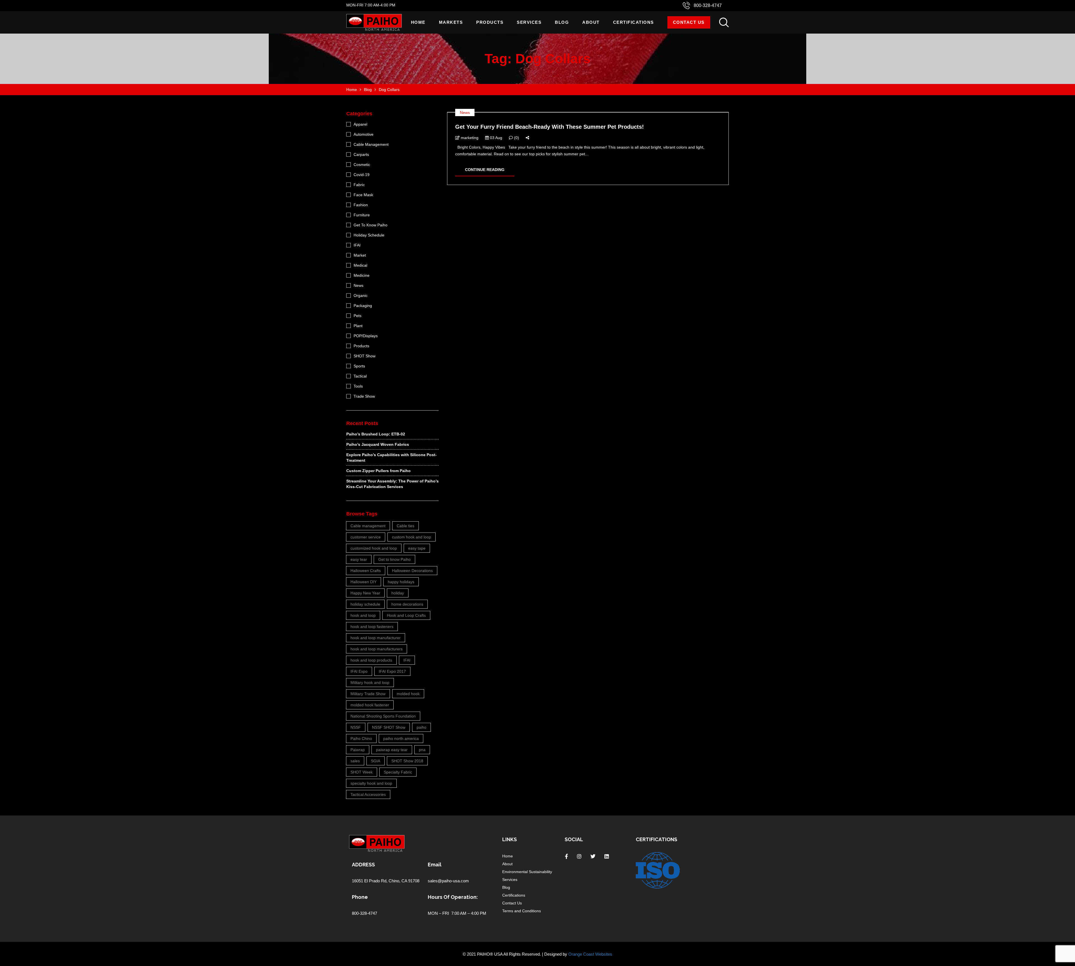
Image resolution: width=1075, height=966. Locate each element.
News (465, 112)
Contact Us (689, 22)
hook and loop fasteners (371, 626)
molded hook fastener (369, 705)
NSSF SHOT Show (388, 727)
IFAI (357, 245)
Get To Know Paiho (370, 225)
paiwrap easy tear (392, 749)
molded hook (408, 693)
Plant (358, 325)
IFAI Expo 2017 (392, 671)
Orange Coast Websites (590, 954)
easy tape (417, 548)
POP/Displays (366, 336)
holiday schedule (365, 604)
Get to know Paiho (394, 559)
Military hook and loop (369, 682)
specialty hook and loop (371, 783)
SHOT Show (364, 356)
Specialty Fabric (398, 772)
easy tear (358, 559)
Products (489, 22)
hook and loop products (371, 660)
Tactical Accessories (368, 794)
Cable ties (405, 526)
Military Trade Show (367, 693)
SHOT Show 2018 (407, 761)
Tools (358, 386)
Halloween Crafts (365, 570)
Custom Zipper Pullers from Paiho (378, 470)
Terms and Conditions (521, 911)
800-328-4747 (708, 5)
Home (418, 22)
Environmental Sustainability (527, 871)
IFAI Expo (359, 671)
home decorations (407, 604)
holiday (397, 593)
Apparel (360, 124)
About (591, 22)
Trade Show (364, 396)
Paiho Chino (361, 738)
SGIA (375, 761)
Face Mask (363, 195)
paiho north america (401, 738)
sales (355, 761)
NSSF (355, 727)
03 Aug (495, 137)
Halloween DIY (363, 582)
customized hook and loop (373, 548)
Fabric (359, 184)
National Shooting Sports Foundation (383, 716)
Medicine (362, 275)
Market (360, 255)
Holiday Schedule (369, 235)
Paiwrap (357, 749)
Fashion (361, 205)
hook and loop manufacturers (376, 649)
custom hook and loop (411, 537)
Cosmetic (362, 164)
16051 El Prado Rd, (370, 880)
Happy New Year (365, 593)
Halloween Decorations (412, 570)
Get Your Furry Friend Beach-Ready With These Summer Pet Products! (549, 127)
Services (529, 22)
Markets (451, 22)
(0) (516, 137)
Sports (359, 366)
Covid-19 (362, 174)
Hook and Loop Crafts (406, 615)
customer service (365, 537)
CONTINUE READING (484, 169)
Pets (357, 315)
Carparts (361, 154)
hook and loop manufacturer (375, 638)
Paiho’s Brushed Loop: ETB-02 (375, 434)
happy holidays (401, 582)
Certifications (633, 22)
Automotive (363, 134)
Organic (361, 295)
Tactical (360, 376)
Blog (562, 22)
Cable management (367, 526)
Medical (360, 265)
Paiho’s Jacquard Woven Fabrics (377, 444)
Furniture (362, 215)
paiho (421, 727)
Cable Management (371, 144)
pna (422, 749)
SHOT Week (361, 772)
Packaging (363, 305)
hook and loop (363, 615)
